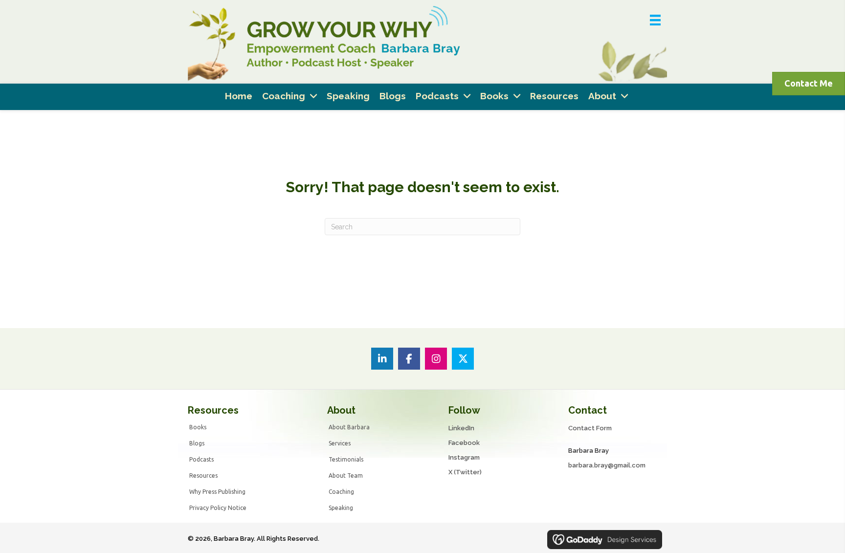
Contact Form (590, 428)
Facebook (464, 442)
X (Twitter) (465, 472)
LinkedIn (461, 428)
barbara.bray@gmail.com (606, 465)
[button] (382, 359)
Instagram (464, 457)
